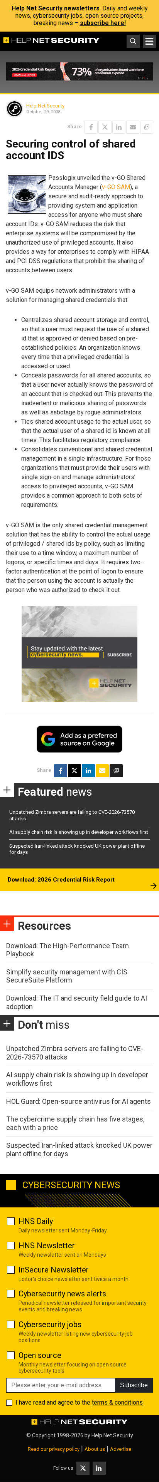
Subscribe (134, 1385)
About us (95, 1449)
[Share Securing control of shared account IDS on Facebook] (91, 127)
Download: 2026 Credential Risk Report (61, 879)
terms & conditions (117, 1402)
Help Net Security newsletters (56, 8)
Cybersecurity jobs (50, 1324)
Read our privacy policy (54, 1449)
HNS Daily (36, 1221)
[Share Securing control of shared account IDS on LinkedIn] (118, 127)
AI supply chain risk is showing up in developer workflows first (78, 832)
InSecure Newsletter (54, 1269)
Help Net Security (45, 106)
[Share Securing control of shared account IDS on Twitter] (105, 127)
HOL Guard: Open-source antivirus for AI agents (78, 1101)
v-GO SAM (116, 187)
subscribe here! (103, 23)
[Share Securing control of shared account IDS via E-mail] (132, 127)
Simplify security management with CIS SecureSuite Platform (66, 976)
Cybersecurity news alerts (62, 1293)
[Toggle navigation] (149, 41)
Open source (40, 1355)
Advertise (120, 1449)
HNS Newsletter (47, 1245)
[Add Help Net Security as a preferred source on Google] (146, 127)
